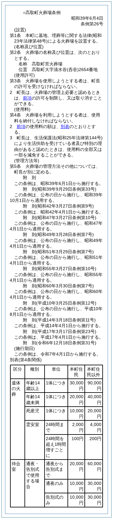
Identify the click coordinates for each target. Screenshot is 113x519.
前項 (27, 97)
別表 (65, 126)
